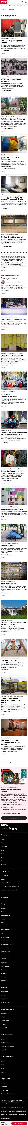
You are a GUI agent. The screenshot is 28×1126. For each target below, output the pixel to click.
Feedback (3, 1083)
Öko (2, 843)
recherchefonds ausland (7, 945)
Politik (2, 839)
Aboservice (4, 1087)
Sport (2, 854)
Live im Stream (5, 1021)
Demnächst (4, 1014)
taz (4, 825)
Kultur (2, 850)
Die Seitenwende (5, 915)
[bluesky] (13, 829)
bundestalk (4, 963)
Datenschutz (22, 1111)
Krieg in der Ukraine (6, 883)
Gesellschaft (4, 847)
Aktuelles (3, 908)
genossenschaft (5, 937)
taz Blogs (3, 1039)
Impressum (4, 1115)
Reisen (2, 1061)
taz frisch (3, 995)
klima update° (4, 970)
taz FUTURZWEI (5, 1043)
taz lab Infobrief (5, 1003)
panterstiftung (5, 948)
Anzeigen (3, 1072)
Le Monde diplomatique (7, 1046)
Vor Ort (3, 1017)
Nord (2, 861)
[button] (26, 2)
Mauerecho (4, 973)
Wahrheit (3, 865)
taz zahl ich (4, 941)
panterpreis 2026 (5, 952)
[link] (4, 6)
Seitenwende (14, 1115)
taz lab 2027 (4, 1028)
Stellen (3, 919)
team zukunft (4, 992)
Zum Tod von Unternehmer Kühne (10, 887)
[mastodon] (10, 829)
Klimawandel (4, 876)
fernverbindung (5, 966)
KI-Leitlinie (10, 1111)
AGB (8, 1115)
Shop (2, 1069)
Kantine (3, 1065)
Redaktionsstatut (11, 1108)
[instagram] (16, 829)
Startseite (3, 9)
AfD (2, 894)
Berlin (2, 857)
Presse (3, 923)
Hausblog (3, 912)
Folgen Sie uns (4, 829)
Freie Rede (4, 977)
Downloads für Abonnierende (9, 1094)
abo (2, 934)
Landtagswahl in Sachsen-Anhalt (9, 890)
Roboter (3, 879)
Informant (16, 1111)
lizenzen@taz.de (21, 1103)
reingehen (3, 981)
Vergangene (4, 1024)
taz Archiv (3, 1050)
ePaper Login (4, 1090)
